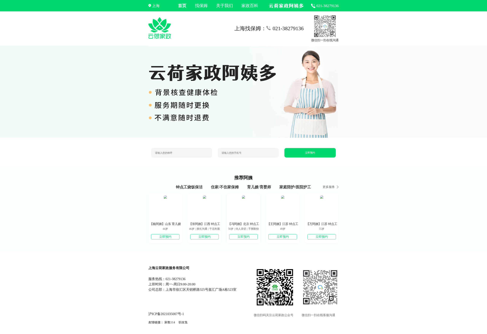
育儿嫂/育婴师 (259, 187)
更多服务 (329, 186)
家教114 (169, 322)
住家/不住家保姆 (225, 187)
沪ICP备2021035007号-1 (166, 314)
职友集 (183, 322)
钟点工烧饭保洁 (189, 187)
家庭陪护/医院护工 (295, 187)
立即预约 (310, 152)
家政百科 (249, 5)
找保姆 (201, 5)
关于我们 (224, 5)
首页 (182, 5)
